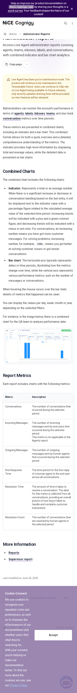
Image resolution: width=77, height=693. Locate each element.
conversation (12, 118)
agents (19, 113)
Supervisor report (20, 559)
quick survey (15, 10)
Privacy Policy (18, 685)
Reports (14, 552)
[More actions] (72, 23)
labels (29, 113)
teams (50, 113)
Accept (53, 635)
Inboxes (39, 113)
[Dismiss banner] (71, 8)
